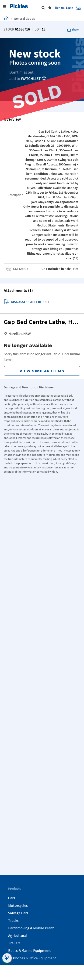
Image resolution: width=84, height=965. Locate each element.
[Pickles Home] (6, 18)
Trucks (13, 920)
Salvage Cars (18, 913)
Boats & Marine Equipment (29, 950)
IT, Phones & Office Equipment (32, 958)
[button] (50, 7)
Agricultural (17, 935)
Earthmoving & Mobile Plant (31, 928)
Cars (11, 898)
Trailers (14, 943)
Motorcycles (18, 905)
